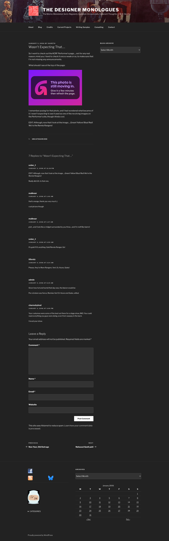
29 (137, 511)
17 (90, 506)
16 (80, 506)
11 (100, 502)
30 (80, 515)
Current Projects (64, 27)
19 (109, 506)
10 (90, 502)
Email (32, 391)
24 (90, 511)
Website (33, 404)
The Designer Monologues (81, 9)
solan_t (32, 165)
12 (109, 502)
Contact (111, 27)
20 (119, 506)
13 (119, 502)
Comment (34, 345)
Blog (40, 27)
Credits (50, 27)
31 (90, 515)
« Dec (88, 519)
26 (109, 511)
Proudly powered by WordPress (40, 535)
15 (138, 502)
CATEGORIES (35, 511)
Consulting (99, 27)
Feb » (128, 519)
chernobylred (35, 305)
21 (129, 506)
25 (100, 511)
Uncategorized (40, 139)
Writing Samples (83, 27)
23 (80, 511)
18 (100, 506)
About (30, 27)
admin (32, 280)
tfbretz (32, 259)
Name (32, 379)
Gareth (51, 43)
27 (119, 511)
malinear (33, 193)
